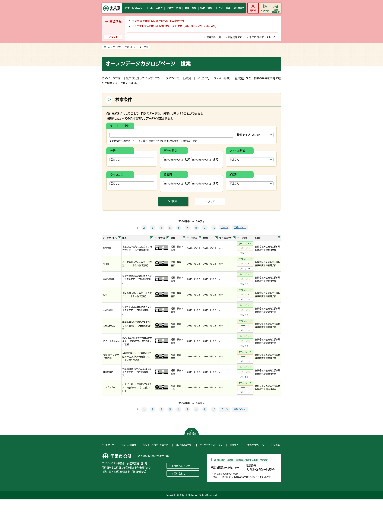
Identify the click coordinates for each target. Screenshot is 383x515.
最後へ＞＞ (240, 227)
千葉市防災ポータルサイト (263, 37)
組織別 (234, 174)
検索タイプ (243, 134)
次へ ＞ (224, 227)
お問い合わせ (178, 473)
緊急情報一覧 (213, 37)
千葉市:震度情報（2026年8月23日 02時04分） (158, 21)
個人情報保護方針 (184, 445)
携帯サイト (235, 445)
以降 (187, 159)
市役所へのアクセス (182, 466)
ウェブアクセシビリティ (211, 445)
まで (215, 159)
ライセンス (116, 174)
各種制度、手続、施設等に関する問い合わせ (241, 460)
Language (264, 10)
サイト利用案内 (128, 445)
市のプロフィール (255, 445)
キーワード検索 (119, 125)
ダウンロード (245, 244)
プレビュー (245, 253)
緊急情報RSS (235, 37)
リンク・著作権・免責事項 (155, 445)
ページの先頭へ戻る (191, 433)
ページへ (245, 248)
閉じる (253, 10)
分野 (112, 150)
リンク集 (275, 445)
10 (213, 228)
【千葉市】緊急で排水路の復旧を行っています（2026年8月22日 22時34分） (175, 26)
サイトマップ (108, 445)
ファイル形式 (237, 150)
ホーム (107, 47)
